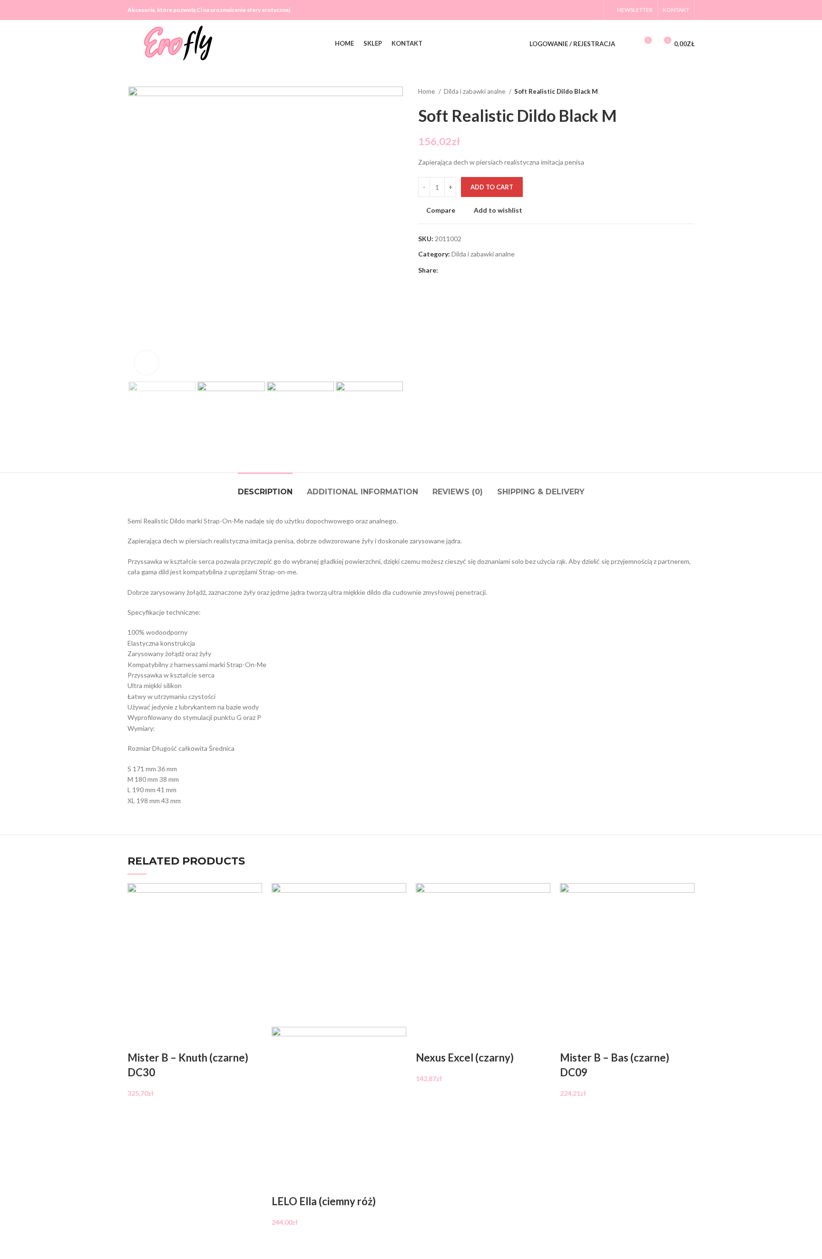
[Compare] (139, 1039)
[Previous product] (670, 92)
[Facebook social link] (555, 10)
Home (427, 91)
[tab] (265, 487)
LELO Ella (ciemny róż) (324, 1201)
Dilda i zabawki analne (475, 91)
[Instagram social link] (580, 10)
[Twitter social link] (567, 10)
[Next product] (690, 92)
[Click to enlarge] (146, 362)
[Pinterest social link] (467, 271)
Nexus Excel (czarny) (465, 1057)
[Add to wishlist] (190, 1039)
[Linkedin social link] (478, 271)
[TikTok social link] (592, 10)
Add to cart (491, 187)
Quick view (164, 1039)
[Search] (627, 43)
